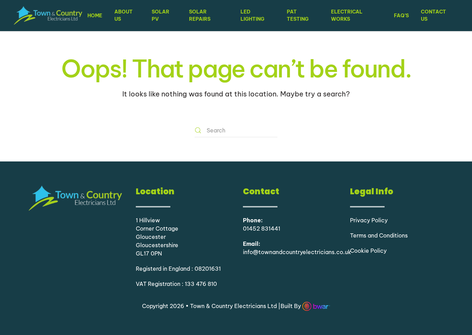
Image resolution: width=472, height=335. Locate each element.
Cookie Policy (368, 250)
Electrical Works (346, 15)
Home (94, 15)
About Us (123, 15)
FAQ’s (401, 15)
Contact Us (433, 15)
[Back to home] (48, 15)
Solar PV (160, 15)
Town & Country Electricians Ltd (234, 306)
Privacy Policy (369, 220)
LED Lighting (252, 15)
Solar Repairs (199, 15)
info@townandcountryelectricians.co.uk (297, 252)
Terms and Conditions (379, 235)
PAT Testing (298, 15)
